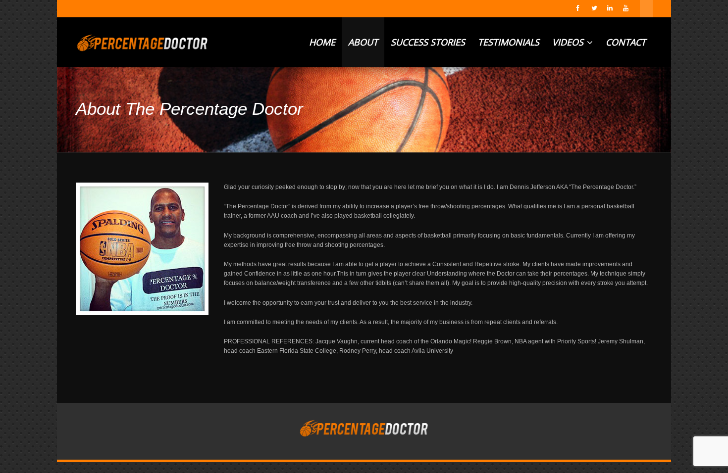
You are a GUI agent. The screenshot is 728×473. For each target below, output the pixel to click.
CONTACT (626, 42)
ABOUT (363, 42)
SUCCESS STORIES (428, 42)
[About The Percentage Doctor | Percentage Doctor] (142, 42)
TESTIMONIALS (508, 42)
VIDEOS (569, 42)
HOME (322, 42)
